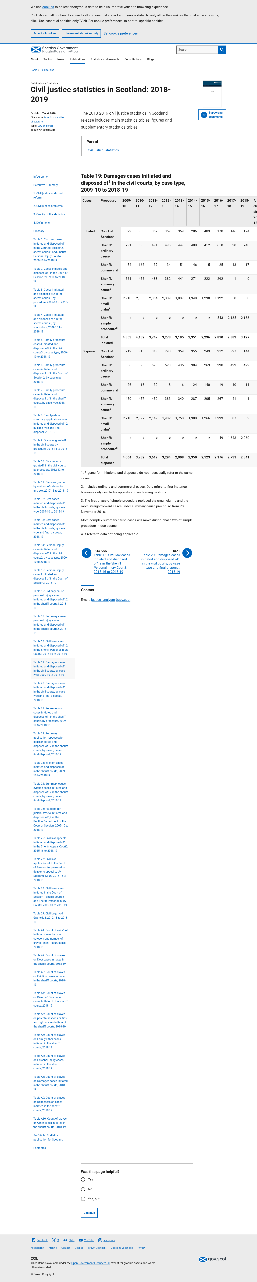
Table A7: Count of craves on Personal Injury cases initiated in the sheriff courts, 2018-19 (49, 1062)
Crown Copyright (97, 1247)
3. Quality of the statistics (49, 214)
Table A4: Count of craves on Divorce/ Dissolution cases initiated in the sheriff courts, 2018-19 (50, 999)
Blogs (150, 59)
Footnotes (39, 1148)
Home (34, 70)
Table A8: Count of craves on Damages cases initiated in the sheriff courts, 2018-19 (50, 1083)
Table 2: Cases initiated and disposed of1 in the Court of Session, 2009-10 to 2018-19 (50, 275)
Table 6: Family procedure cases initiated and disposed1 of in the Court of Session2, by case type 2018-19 (50, 373)
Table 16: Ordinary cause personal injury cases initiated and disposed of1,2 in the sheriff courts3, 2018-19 (50, 599)
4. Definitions (41, 222)
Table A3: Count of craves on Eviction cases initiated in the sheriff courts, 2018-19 (49, 978)
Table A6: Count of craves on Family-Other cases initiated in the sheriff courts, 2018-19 (49, 1041)
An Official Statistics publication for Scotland (48, 1137)
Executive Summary (45, 185)
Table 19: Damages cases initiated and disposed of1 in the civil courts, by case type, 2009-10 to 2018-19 (49, 668)
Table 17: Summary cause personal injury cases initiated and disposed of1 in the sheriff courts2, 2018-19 (50, 625)
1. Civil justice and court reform (48, 195)
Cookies (79, 1247)
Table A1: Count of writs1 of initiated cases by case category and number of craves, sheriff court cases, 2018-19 (50, 939)
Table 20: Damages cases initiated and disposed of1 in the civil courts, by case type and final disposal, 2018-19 (49, 692)
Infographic (40, 176)
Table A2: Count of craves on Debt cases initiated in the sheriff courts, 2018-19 (49, 959)
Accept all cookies (44, 33)
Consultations (133, 59)
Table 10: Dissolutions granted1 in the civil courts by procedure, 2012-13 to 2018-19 (49, 468)
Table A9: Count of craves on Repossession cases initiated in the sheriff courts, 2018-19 (49, 1104)
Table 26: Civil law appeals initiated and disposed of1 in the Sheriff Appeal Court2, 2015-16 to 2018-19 (50, 844)
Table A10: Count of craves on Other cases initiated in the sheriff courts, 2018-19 (50, 1123)
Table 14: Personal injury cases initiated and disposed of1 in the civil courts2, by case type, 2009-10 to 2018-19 (50, 553)
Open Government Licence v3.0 (90, 1263)
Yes (90, 1179)
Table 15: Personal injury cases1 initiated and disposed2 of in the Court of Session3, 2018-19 (50, 576)
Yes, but (93, 1199)
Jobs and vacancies (122, 1247)
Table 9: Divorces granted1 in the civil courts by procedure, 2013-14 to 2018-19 (50, 447)
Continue (89, 1212)
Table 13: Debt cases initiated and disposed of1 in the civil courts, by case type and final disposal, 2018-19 (49, 528)
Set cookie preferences (121, 33)
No (90, 1189)
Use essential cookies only (81, 33)
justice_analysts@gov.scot (110, 600)
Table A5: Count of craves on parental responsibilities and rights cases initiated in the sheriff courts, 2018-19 (50, 1020)
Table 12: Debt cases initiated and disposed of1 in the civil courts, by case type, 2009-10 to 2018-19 (49, 505)
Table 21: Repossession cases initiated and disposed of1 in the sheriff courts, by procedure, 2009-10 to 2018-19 (49, 717)
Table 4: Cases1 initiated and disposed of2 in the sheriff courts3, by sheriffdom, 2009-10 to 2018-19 (48, 323)
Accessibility (37, 1247)
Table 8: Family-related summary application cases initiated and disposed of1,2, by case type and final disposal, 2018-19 (50, 424)
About (34, 59)
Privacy (141, 1247)
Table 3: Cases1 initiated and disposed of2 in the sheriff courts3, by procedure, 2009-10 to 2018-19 (50, 298)
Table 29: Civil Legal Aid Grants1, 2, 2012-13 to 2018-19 (50, 918)
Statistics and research (105, 59)
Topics (48, 59)
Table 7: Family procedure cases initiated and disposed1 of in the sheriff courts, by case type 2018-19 (49, 398)
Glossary (38, 231)
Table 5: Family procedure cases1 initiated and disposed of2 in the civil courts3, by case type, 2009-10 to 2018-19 (50, 348)
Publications (77, 59)
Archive (53, 1247)
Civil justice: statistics (103, 150)
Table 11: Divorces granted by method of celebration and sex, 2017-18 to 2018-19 (50, 486)
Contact (65, 1247)
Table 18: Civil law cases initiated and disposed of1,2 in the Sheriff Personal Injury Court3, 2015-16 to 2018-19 (50, 648)
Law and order (45, 125)
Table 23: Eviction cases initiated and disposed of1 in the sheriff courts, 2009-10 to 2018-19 (49, 769)
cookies (48, 7)
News (60, 59)
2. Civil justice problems (48, 206)
